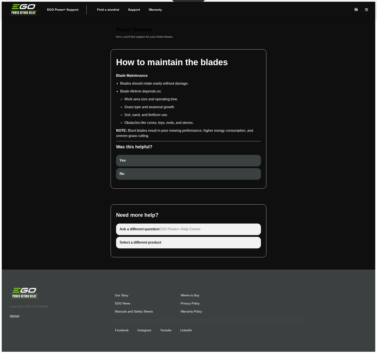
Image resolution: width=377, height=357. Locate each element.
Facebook (122, 330)
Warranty (155, 9)
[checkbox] (188, 160)
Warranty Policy (191, 311)
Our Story (121, 295)
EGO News (122, 303)
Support (134, 9)
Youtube (165, 330)
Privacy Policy (190, 303)
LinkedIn (186, 330)
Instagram (144, 330)
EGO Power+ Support (63, 9)
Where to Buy (190, 295)
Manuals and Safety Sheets (134, 311)
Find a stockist (108, 9)
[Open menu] (366, 9)
